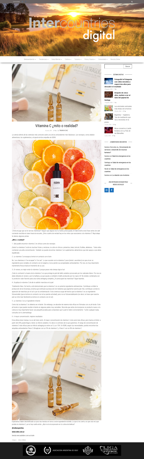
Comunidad (16, 1)
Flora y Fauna (89, 59)
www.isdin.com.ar (18, 432)
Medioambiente (29, 59)
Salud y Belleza (22, 440)
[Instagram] (106, 190)
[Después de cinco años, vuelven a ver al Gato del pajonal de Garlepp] (108, 94)
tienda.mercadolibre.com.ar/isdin (23, 435)
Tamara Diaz (63, 130)
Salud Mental (56, 59)
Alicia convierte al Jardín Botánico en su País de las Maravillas (122, 130)
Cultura (67, 59)
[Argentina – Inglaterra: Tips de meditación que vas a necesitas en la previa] (108, 117)
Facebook (26, 1)
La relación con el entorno (120, 175)
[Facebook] (112, 190)
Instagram (22, 1)
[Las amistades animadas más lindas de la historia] (108, 108)
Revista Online (115, 59)
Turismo (77, 59)
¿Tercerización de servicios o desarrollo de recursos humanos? (117, 149)
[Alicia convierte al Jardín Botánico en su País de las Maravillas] (108, 130)
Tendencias (43, 59)
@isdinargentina (18, 428)
